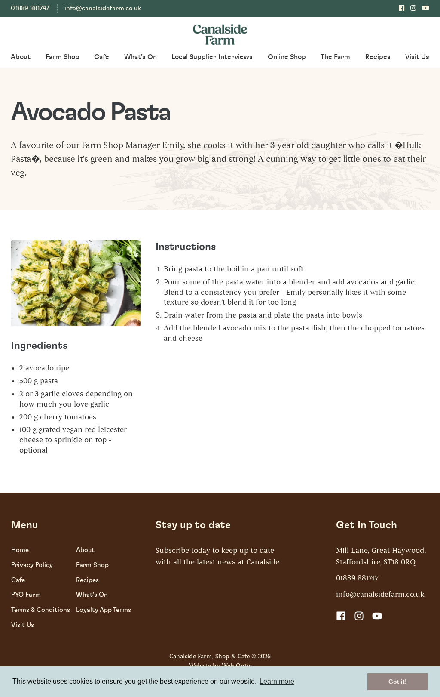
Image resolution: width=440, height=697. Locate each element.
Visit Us (417, 57)
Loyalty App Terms (103, 610)
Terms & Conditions (40, 610)
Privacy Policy (32, 565)
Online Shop (287, 57)
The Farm (335, 57)
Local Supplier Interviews (212, 57)
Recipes (378, 57)
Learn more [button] (277, 681)
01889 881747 (30, 8)
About (21, 57)
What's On (140, 57)
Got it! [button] (397, 681)
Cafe (101, 57)
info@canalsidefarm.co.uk (102, 8)
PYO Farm (26, 594)
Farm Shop (62, 57)
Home (20, 550)
